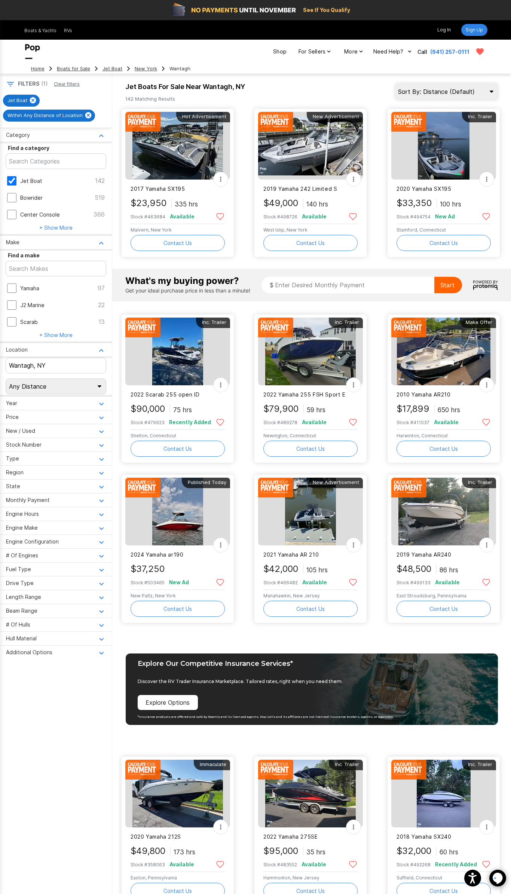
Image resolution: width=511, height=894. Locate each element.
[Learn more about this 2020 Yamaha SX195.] (443, 146)
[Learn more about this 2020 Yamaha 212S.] (177, 793)
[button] (472, 878)
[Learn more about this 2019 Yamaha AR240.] (443, 511)
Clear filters (67, 84)
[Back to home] (33, 52)
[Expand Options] (220, 179)
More (351, 51)
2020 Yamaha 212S (156, 836)
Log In (444, 30)
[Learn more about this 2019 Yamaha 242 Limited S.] (310, 146)
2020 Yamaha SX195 (424, 189)
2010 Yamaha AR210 (424, 394)
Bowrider (31, 198)
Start (447, 285)
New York (146, 68)
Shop (280, 51)
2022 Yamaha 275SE (290, 836)
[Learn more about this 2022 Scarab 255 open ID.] (177, 351)
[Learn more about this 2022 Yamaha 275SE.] (310, 793)
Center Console (40, 214)
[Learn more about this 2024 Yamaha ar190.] (177, 511)
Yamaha (29, 288)
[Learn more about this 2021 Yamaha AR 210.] (310, 511)
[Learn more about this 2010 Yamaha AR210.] (443, 351)
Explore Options (168, 702)
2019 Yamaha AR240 (424, 554)
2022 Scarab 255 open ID (165, 394)
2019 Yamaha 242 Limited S (300, 189)
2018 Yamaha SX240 (424, 836)
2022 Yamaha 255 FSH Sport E (304, 394)
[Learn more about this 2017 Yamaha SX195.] (177, 146)
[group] (21, 101)
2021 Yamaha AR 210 (291, 554)
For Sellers (312, 51)
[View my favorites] (479, 51)
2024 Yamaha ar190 (157, 554)
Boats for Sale (73, 68)
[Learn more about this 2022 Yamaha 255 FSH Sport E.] (310, 351)
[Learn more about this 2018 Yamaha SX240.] (443, 793)
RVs (68, 30)
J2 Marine (32, 305)
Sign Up (474, 30)
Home (38, 68)
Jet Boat (112, 68)
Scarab (29, 322)
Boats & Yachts (40, 30)
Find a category (28, 148)
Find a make (24, 255)
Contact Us (177, 243)
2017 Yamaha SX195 (158, 189)
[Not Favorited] (220, 216)
